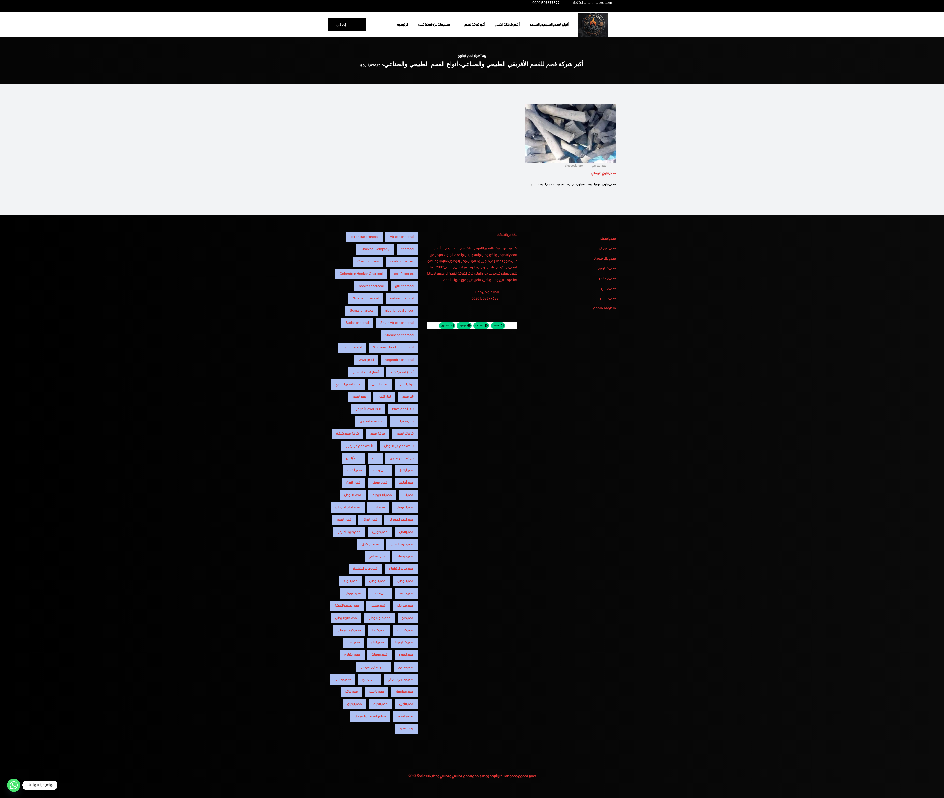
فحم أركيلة (354, 470)
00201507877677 (546, 3)
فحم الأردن (353, 483)
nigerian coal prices (399, 311)
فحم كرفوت (405, 630)
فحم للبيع (354, 642)
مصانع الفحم (406, 716)
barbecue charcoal (364, 237)
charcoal (407, 249)
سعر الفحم (359, 397)
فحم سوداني (377, 581)
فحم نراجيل (406, 704)
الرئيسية (402, 24)
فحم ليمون (406, 655)
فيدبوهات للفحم (604, 308)
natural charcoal (402, 298)
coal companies (402, 262)
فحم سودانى (405, 581)
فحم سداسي (377, 556)
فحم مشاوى (352, 655)
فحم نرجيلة (380, 704)
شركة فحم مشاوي (402, 458)
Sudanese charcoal (399, 335)
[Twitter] (381, 3)
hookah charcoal (371, 286)
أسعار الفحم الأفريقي (366, 372)
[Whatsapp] (13, 785)
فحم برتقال (406, 532)
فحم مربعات (380, 655)
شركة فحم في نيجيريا (359, 446)
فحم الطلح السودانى (347, 507)
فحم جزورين (380, 532)
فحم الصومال (405, 507)
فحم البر (408, 495)
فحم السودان (352, 495)
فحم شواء (351, 581)
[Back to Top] (933, 790)
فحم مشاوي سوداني (373, 667)
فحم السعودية (382, 495)
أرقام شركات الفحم (507, 24)
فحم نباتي (351, 692)
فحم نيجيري (608, 298)
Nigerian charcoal (366, 298)
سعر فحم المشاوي (371, 421)
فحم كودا (379, 630)
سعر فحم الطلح (404, 421)
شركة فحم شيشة (347, 434)
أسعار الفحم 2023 (402, 372)
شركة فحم (377, 434)
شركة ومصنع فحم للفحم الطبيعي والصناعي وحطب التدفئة (459, 776)
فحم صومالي (599, 165)
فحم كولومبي (606, 268)
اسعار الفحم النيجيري (348, 384)
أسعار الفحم (366, 360)
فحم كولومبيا (404, 642)
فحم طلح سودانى (379, 618)
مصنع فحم (407, 729)
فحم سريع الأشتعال (401, 569)
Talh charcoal (352, 348)
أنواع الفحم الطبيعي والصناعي (549, 24)
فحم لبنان (377, 642)
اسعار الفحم (379, 384)
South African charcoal (397, 323)
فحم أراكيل (406, 470)
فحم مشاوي (607, 279)
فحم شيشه (380, 593)
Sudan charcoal (357, 323)
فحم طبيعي (378, 606)
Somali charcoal (361, 311)
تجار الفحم (384, 397)
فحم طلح (408, 618)
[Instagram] (371, 3)
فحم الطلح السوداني (401, 520)
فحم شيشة (406, 593)
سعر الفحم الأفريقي (368, 409)
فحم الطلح (378, 507)
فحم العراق (370, 520)
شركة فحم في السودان (399, 446)
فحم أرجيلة (380, 470)
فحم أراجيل (353, 458)
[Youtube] (361, 3)
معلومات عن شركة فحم (434, 24)
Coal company (368, 262)
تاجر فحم (408, 397)
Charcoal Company (375, 249)
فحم (375, 458)
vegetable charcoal (399, 360)
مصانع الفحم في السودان (370, 716)
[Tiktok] (351, 3)
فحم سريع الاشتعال (365, 569)
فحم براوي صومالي (603, 173)
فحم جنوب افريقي (402, 544)
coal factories (404, 274)
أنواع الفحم (406, 384)
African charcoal (402, 237)
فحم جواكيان (370, 544)
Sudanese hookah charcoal (393, 348)
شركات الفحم (405, 434)
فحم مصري (608, 288)
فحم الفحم (344, 520)
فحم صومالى (353, 593)
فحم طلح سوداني (604, 259)
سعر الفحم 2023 (403, 409)
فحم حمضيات (405, 556)
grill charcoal (404, 286)
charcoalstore (574, 165)
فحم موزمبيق (405, 692)
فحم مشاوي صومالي (401, 679)
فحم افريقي (608, 239)
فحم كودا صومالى (349, 630)
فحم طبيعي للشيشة (346, 606)
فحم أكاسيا (406, 483)
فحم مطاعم (343, 679)
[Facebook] (390, 3)
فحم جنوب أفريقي (349, 532)
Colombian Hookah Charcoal (361, 274)
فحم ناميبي (376, 692)
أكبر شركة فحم (474, 24)
